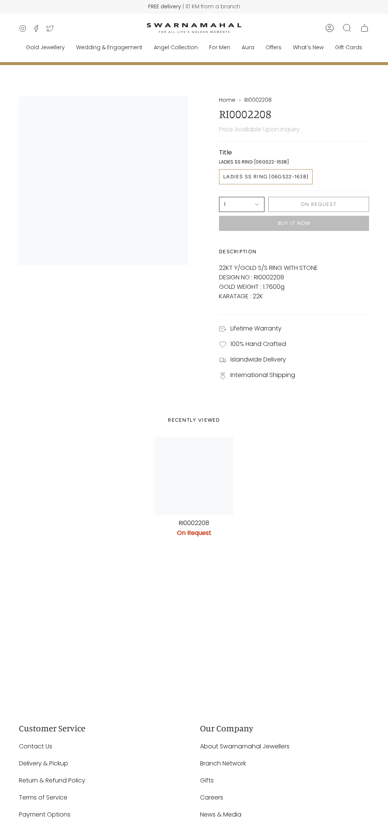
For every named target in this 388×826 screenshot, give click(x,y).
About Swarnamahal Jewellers (244, 746)
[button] (347, 28)
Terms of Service (43, 797)
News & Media (220, 814)
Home (227, 100)
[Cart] (364, 28)
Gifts (207, 780)
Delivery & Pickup (43, 763)
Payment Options (44, 814)
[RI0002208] (194, 476)
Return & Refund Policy (52, 780)
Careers (211, 797)
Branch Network (223, 763)
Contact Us (35, 746)
